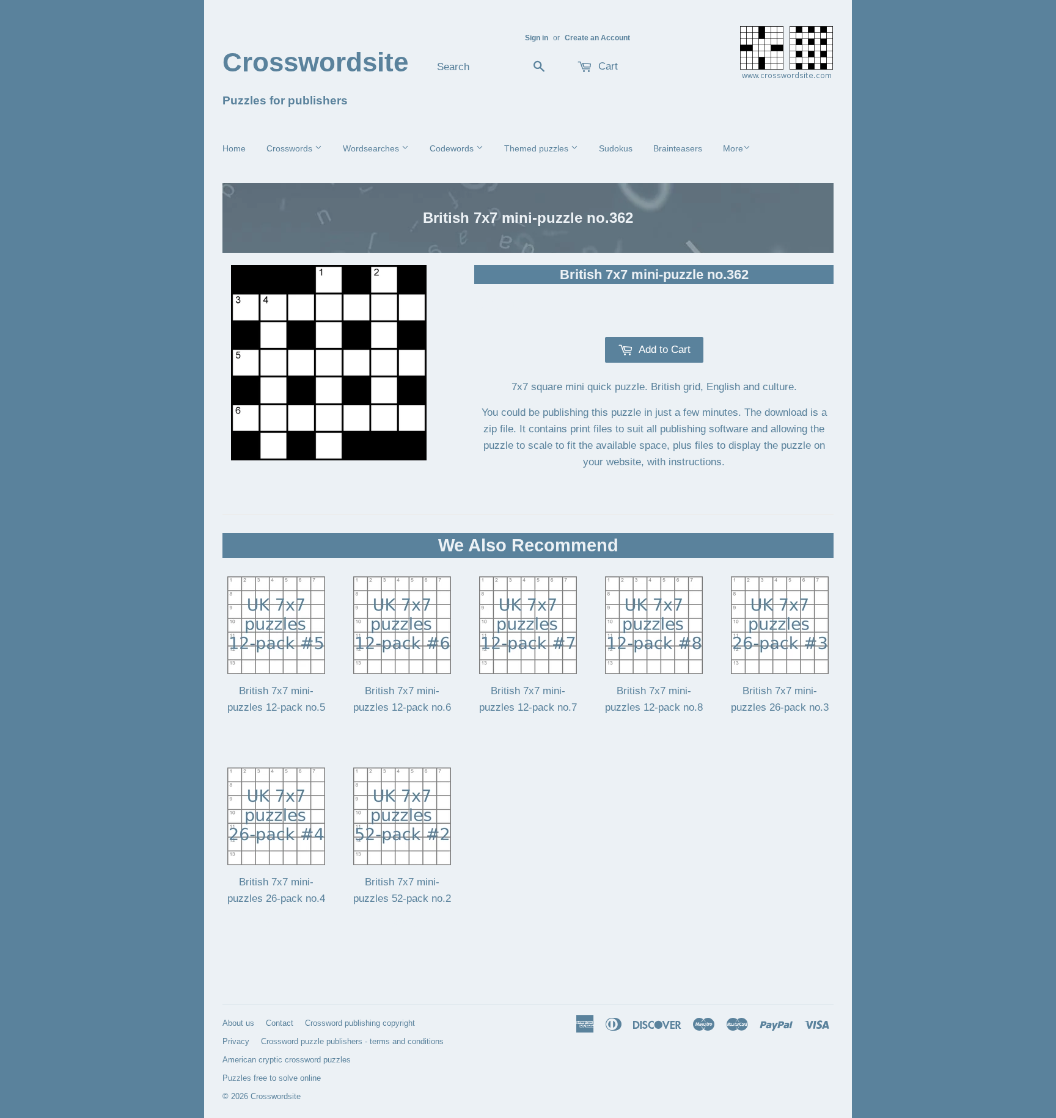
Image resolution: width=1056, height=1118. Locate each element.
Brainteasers (677, 148)
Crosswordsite (315, 62)
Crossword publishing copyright (360, 1023)
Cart (606, 66)
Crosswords (290, 148)
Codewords (453, 148)
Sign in (536, 38)
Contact (279, 1023)
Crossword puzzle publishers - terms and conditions (352, 1041)
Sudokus (615, 148)
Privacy (235, 1041)
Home (234, 148)
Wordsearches (372, 148)
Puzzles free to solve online (271, 1078)
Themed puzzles (537, 148)
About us (238, 1023)
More (733, 148)
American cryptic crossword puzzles (286, 1059)
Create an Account (597, 38)
